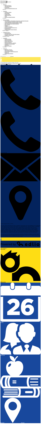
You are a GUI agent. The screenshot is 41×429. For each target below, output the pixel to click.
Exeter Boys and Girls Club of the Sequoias (12, 34)
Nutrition (6, 25)
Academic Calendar (8, 12)
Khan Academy (7, 24)
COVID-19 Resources (8, 26)
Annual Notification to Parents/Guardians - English (13, 21)
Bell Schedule (7, 13)
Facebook (1, 58)
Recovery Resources (8, 42)
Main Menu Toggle (3, 2)
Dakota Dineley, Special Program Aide (11, 51)
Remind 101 (7, 52)
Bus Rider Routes (8, 28)
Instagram (1, 61)
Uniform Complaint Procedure (10, 17)
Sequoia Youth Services (9, 41)
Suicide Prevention (8, 39)
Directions (22, 422)
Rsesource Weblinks (8, 45)
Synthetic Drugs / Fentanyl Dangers (11, 29)
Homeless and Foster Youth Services (11, 27)
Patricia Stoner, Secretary (9, 50)
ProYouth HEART (8, 33)
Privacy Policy (2, 249)
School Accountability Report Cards (11, 8)
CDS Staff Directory (8, 6)
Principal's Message (8, 5)
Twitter (1, 59)
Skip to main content (3, 0)
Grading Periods (7, 14)
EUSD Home (7, 7)
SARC (6, 16)
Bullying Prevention (8, 40)
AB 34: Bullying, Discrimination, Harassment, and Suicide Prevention (16, 20)
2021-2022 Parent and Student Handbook (12, 23)
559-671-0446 (5, 110)
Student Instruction (8, 15)
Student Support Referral (9, 53)
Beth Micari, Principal (8, 49)
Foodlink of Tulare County (9, 35)
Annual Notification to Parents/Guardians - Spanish (13, 22)
